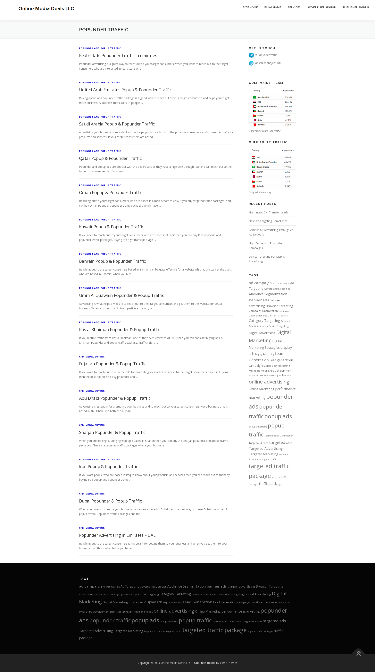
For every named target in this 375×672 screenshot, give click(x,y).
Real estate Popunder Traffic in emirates (118, 55)
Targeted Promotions (154, 631)
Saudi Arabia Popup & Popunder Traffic (117, 124)
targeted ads (281, 442)
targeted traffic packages (260, 631)
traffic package (270, 483)
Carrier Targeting (278, 315)
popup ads (278, 416)
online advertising (269, 381)
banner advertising (241, 586)
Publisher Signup (356, 7)
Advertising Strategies (277, 288)
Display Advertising (264, 354)
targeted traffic (269, 459)
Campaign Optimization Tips (123, 594)
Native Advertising (269, 375)
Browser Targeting (279, 306)
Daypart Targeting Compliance (268, 221)
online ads (285, 375)
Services (294, 7)
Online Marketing (261, 389)
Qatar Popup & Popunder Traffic (110, 158)
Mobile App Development (276, 370)
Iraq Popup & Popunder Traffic (108, 466)
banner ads (259, 300)
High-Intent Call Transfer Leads (268, 212)
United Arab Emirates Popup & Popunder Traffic (125, 89)
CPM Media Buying (92, 356)
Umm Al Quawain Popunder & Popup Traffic (121, 295)
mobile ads (254, 370)
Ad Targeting (130, 586)
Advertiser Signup (321, 7)
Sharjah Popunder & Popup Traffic (112, 432)
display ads (153, 602)
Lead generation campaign (232, 602)
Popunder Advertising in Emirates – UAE (117, 535)
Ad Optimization (280, 283)
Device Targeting (279, 326)
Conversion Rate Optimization (207, 594)
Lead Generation (197, 602)
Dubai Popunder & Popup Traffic (110, 501)
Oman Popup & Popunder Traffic (110, 192)
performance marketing (240, 611)
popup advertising (258, 426)
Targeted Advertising (266, 448)
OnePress (200, 663)
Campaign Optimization (263, 311)
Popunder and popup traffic (100, 48)
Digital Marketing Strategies (123, 602)
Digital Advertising (262, 333)
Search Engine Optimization (278, 435)
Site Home (250, 7)
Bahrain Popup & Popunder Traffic (112, 261)
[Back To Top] (358, 653)
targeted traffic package (214, 630)
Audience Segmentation (268, 294)
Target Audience (258, 443)
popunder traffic (110, 620)
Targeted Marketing (263, 454)
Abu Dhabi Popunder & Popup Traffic (114, 398)
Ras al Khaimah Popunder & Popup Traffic (119, 329)
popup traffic (195, 620)
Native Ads (254, 375)
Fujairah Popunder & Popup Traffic (112, 363)
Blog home (272, 7)
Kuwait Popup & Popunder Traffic (111, 226)
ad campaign (260, 282)
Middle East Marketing (276, 365)
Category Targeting (264, 320)
